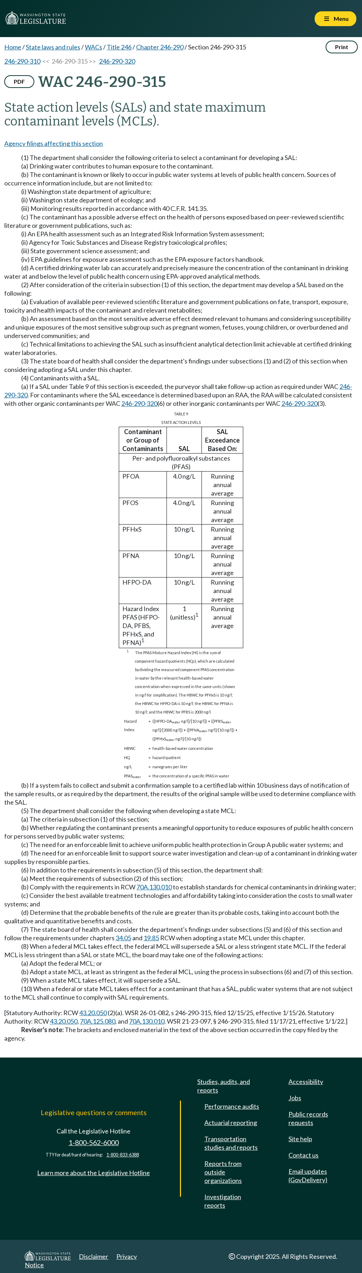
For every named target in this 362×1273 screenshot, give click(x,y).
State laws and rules (53, 47)
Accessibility (305, 1081)
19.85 (151, 938)
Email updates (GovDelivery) (307, 1175)
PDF (19, 81)
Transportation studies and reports (231, 1143)
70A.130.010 (154, 887)
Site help (300, 1139)
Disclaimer (93, 1256)
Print (341, 46)
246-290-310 (22, 61)
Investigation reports (222, 1201)
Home (12, 47)
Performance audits (231, 1106)
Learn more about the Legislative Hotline (93, 1173)
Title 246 (119, 47)
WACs (93, 47)
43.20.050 (93, 1013)
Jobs (294, 1098)
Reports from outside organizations (223, 1172)
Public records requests (308, 1118)
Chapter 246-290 (159, 47)
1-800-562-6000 (94, 1142)
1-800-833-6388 (122, 1154)
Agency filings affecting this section (53, 143)
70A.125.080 (97, 1021)
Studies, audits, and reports (223, 1086)
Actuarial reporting (230, 1122)
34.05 (123, 938)
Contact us (303, 1155)
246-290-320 (117, 61)
